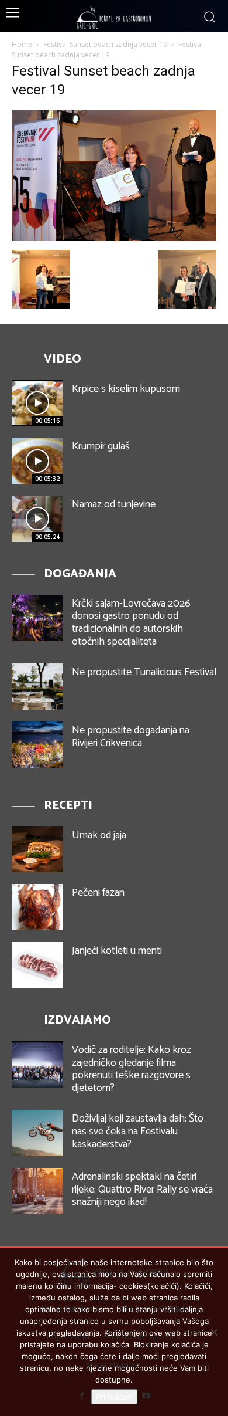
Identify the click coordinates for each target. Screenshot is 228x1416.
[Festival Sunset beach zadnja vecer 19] (114, 238)
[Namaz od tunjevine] (37, 519)
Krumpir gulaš (101, 446)
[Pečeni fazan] (37, 907)
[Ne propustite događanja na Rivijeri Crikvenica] (37, 744)
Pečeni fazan (98, 893)
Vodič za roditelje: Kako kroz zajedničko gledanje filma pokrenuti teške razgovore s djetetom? (131, 1069)
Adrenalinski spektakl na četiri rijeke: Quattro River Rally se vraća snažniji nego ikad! (142, 1189)
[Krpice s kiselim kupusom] (37, 403)
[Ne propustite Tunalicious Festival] (37, 686)
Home (22, 44)
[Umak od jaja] (37, 849)
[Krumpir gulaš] (37, 461)
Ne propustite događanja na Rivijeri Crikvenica (130, 736)
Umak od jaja (99, 835)
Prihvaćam (114, 1396)
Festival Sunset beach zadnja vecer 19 (105, 44)
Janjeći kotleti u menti (117, 951)
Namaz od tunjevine (114, 504)
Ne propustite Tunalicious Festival (144, 672)
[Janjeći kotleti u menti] (37, 965)
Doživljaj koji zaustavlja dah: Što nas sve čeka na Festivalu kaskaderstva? (137, 1131)
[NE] (213, 1332)
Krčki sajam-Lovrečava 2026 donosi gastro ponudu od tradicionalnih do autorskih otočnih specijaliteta (131, 623)
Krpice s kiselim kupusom (126, 389)
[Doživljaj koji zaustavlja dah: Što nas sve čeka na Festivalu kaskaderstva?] (37, 1133)
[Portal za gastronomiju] (114, 17)
